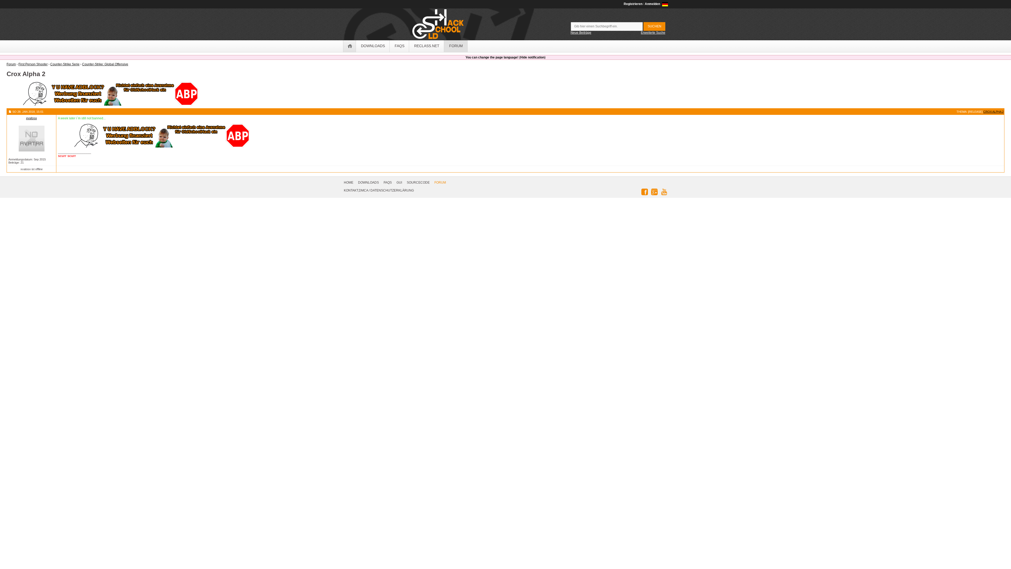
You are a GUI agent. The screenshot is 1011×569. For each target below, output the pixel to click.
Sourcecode (418, 182)
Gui (399, 182)
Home (348, 182)
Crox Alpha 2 (993, 111)
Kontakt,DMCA (356, 190)
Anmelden (652, 4)
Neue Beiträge (581, 33)
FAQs (388, 182)
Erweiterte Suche (653, 33)
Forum (440, 182)
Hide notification (532, 57)
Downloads (368, 182)
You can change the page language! (491, 57)
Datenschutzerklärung (392, 190)
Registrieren (633, 4)
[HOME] (349, 46)
